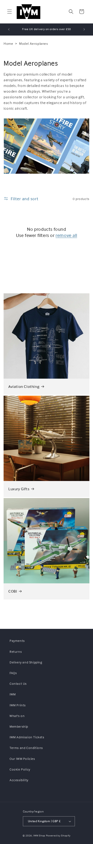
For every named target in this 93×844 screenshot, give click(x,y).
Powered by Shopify (58, 835)
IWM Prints (18, 705)
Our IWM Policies (22, 759)
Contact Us (18, 683)
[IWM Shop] (28, 11)
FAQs (13, 673)
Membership (19, 726)
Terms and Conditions (26, 748)
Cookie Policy (20, 769)
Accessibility (19, 780)
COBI (12, 591)
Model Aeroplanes (33, 43)
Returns (16, 651)
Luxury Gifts (18, 488)
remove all (66, 235)
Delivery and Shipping (26, 662)
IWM (13, 694)
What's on (17, 716)
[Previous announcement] (9, 29)
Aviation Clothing (23, 386)
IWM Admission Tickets (27, 737)
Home (8, 43)
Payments (17, 641)
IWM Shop (39, 835)
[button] (9, 11)
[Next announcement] (84, 29)
